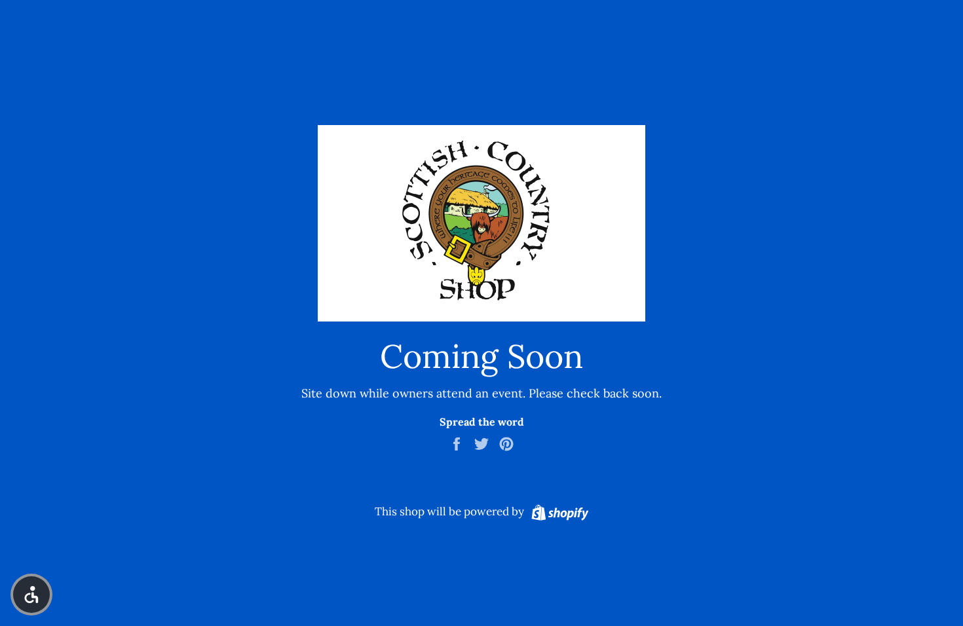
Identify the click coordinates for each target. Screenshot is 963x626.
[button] (31, 595)
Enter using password (893, 20)
